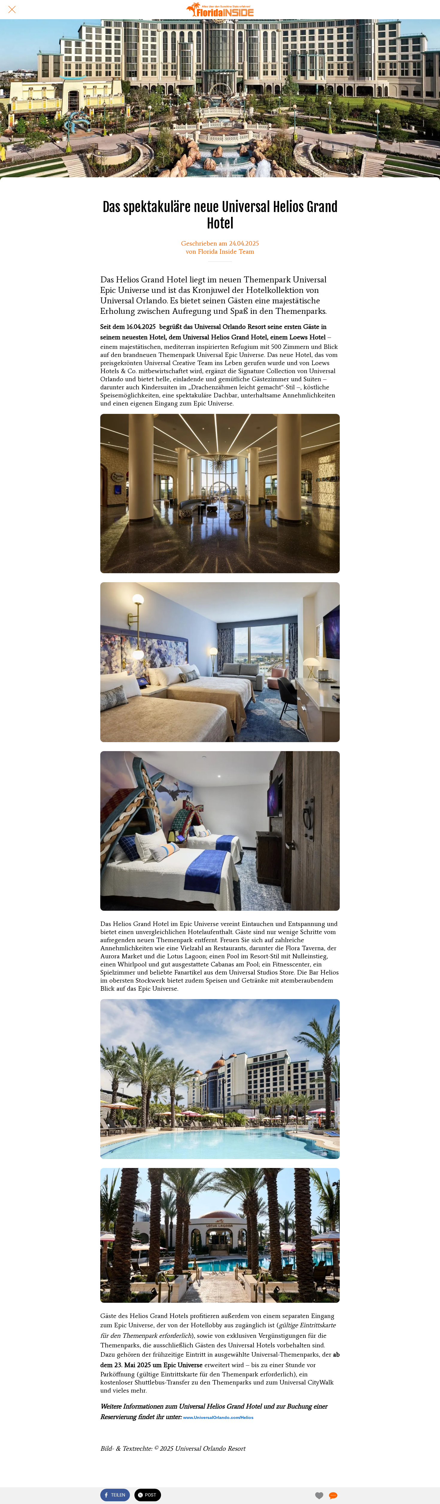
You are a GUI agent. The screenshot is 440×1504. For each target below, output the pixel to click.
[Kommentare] (332, 1495)
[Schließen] (12, 9)
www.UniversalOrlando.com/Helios (218, 1417)
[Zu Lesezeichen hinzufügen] (318, 1495)
